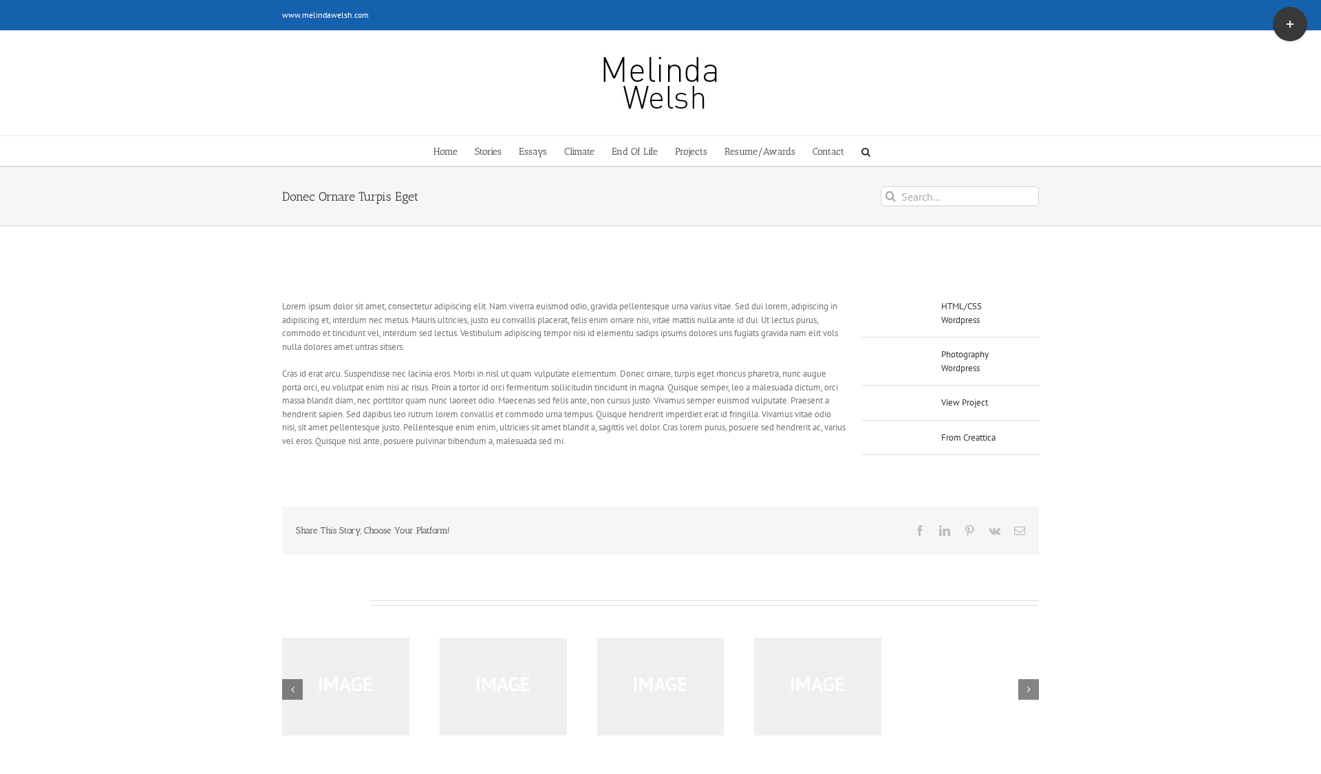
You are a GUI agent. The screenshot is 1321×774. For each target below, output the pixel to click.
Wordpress (960, 320)
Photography (965, 354)
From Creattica (968, 437)
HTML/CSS (961, 306)
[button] (865, 151)
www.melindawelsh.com (325, 15)
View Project (964, 402)
